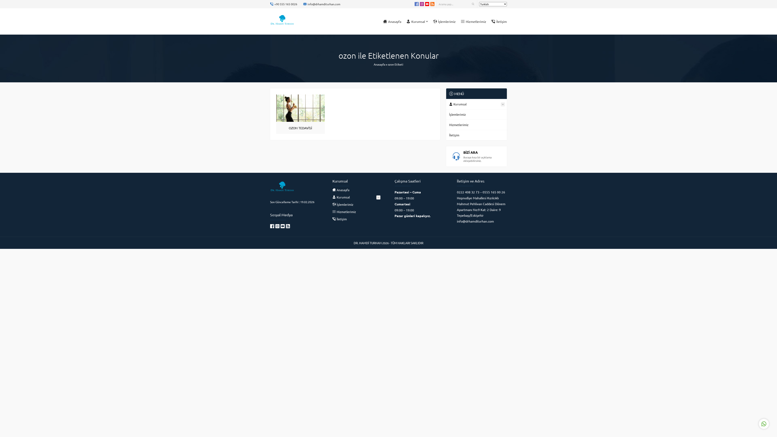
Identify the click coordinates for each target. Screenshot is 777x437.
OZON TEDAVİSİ (300, 128)
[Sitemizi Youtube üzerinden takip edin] (427, 4)
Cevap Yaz (738, 407)
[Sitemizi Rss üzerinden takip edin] (432, 4)
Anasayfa (379, 64)
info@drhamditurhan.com (324, 4)
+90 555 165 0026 (285, 4)
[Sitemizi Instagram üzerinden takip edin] (422, 4)
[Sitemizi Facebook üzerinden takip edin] (417, 4)
